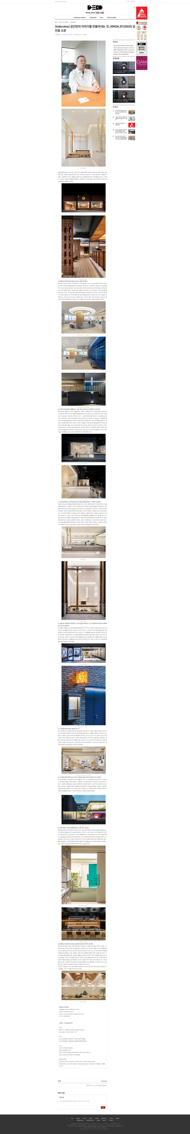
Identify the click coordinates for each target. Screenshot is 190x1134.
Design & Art (93, 17)
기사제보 (84, 1118)
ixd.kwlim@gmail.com (106, 1128)
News (101, 17)
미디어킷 (111, 1118)
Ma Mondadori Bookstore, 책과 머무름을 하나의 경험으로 (124, 45)
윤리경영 (98, 1120)
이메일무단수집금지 (90, 1120)
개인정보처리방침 (80, 1120)
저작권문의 (111, 1120)
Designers (73, 22)
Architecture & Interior (80, 17)
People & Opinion (111, 17)
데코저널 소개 (104, 1118)
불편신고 (104, 1120)
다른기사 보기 (104, 1081)
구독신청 (90, 1118)
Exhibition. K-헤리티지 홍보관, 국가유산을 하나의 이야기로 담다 (124, 52)
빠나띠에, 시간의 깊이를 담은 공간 (121, 54)
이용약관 (117, 1118)
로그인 (127, 1)
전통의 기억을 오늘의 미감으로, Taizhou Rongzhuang (124, 50)
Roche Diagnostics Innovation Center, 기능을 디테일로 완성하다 (124, 47)
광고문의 (96, 1118)
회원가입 (132, 1)
